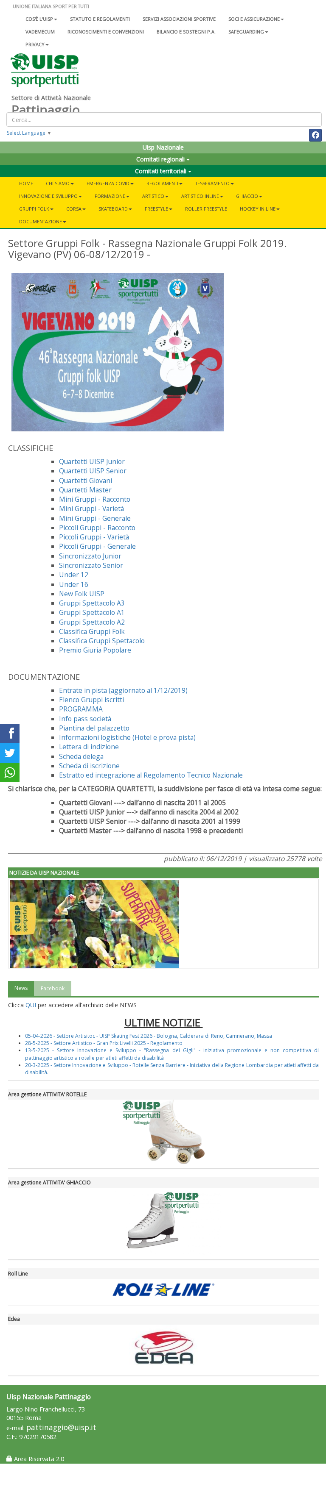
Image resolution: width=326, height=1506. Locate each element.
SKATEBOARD (113, 209)
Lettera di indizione (89, 746)
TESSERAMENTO (212, 183)
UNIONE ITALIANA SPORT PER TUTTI (51, 6)
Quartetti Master (85, 490)
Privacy (35, 44)
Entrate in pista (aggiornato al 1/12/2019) (124, 690)
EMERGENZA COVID (108, 183)
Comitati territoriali (161, 171)
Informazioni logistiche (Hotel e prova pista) (127, 737)
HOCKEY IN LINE (257, 209)
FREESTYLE (156, 209)
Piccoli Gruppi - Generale (97, 546)
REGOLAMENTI (162, 183)
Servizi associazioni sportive (179, 19)
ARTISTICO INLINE (200, 196)
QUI (30, 1005)
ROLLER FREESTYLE (206, 209)
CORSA (74, 209)
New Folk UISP (81, 593)
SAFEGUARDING (246, 31)
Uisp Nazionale (163, 147)
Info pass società (85, 718)
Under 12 (73, 574)
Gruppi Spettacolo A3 (92, 603)
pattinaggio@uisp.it (61, 1427)
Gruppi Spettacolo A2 (92, 622)
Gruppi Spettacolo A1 (92, 612)
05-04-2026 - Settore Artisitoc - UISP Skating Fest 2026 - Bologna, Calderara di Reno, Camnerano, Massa (148, 1035)
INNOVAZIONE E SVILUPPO (48, 196)
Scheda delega (81, 756)
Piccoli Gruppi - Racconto (97, 527)
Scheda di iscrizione (89, 765)
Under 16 (73, 584)
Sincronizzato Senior (91, 565)
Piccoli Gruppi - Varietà (94, 537)
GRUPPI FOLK (34, 209)
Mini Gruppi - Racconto (94, 499)
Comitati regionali (161, 159)
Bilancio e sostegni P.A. (186, 31)
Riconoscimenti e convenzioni (105, 31)
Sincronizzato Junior (90, 556)
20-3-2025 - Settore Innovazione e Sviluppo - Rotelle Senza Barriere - (107, 1065)
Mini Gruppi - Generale (95, 518)
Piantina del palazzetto (94, 728)
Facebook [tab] (53, 988)
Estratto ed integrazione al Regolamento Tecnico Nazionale (151, 775)
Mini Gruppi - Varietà (91, 508)
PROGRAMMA (81, 709)
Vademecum (40, 31)
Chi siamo (58, 183)
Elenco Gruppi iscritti (91, 699)
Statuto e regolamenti (100, 19)
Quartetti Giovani (85, 480)
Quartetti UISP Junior (92, 461)
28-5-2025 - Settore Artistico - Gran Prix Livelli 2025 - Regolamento (104, 1043)
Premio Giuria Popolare (95, 650)
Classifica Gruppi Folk (92, 631)
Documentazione (40, 221)
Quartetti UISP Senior (92, 470)
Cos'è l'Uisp (39, 19)
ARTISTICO (153, 196)
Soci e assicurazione (254, 19)
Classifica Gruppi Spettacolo (102, 640)
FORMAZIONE (110, 196)
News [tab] (21, 988)
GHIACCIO (247, 196)
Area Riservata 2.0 (38, 1459)
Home (26, 183)
